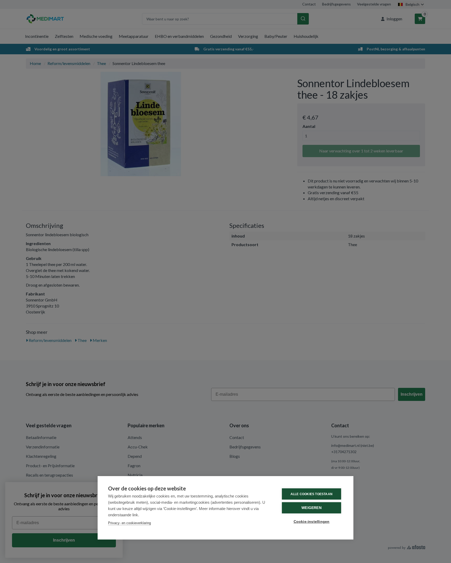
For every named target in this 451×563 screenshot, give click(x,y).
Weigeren (311, 508)
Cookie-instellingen (312, 522)
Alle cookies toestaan (311, 494)
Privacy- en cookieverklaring (129, 523)
